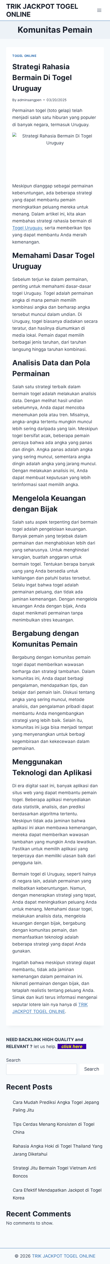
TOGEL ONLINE (24, 56)
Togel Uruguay (27, 227)
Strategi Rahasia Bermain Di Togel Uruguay (42, 77)
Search (13, 1060)
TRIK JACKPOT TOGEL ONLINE (63, 1256)
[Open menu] (99, 10)
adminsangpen (29, 100)
